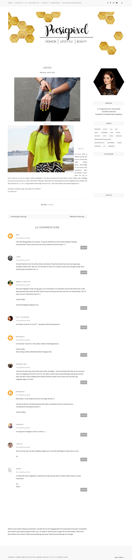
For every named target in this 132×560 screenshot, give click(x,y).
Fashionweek (111, 142)
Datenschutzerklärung (71, 3)
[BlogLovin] (116, 3)
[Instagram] (113, 3)
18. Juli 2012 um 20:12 (23, 340)
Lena (18, 257)
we (83, 148)
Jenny (18, 469)
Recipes (119, 142)
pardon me (21, 364)
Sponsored (97, 129)
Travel (96, 132)
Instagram (119, 136)
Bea (17, 235)
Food (111, 132)
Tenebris (22, 183)
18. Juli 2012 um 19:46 (23, 320)
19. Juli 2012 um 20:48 (23, 395)
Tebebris (49, 123)
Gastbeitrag (111, 146)
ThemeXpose (52, 557)
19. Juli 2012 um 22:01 (23, 428)
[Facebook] (107, 3)
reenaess (20, 337)
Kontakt (18, 3)
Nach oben (119, 557)
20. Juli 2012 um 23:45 (23, 447)
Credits (45, 3)
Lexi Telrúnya (22, 317)
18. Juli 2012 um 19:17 (23, 260)
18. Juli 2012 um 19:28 (23, 285)
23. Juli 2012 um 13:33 (23, 472)
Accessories (104, 132)
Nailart (118, 132)
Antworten (84, 247)
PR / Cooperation (32, 3)
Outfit (104, 136)
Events (111, 136)
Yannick (20, 424)
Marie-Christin (23, 282)
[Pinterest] (110, 3)
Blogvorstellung (99, 142)
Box (116, 129)
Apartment (97, 146)
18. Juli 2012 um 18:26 (23, 238)
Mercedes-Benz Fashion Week (102, 139)
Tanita (19, 444)
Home (10, 3)
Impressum (55, 3)
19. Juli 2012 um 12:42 (23, 367)
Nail (111, 129)
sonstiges (50, 204)
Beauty (105, 129)
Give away (97, 136)
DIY (104, 146)
